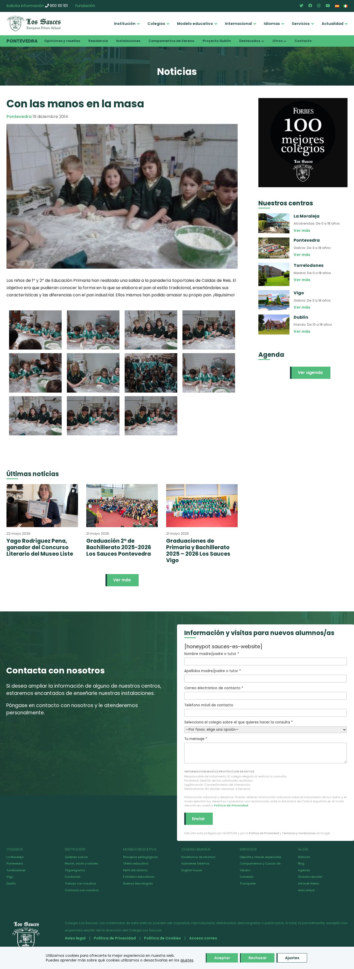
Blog (301, 863)
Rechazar (258, 957)
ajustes (186, 960)
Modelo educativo (195, 23)
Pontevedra (22, 41)
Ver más (122, 580)
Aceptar (222, 957)
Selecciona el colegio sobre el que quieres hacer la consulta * (238, 722)
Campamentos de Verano (171, 41)
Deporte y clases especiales (260, 857)
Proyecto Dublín (217, 41)
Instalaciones (128, 41)
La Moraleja (15, 857)
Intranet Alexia (308, 883)
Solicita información (25, 5)
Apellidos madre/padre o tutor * (212, 670)
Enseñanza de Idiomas (198, 857)
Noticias (304, 857)
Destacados (249, 41)
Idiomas (272, 23)
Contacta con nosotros (82, 890)
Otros (277, 41)
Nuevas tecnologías (138, 883)
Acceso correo (203, 938)
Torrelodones (16, 870)
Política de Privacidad (231, 805)
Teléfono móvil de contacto (208, 705)
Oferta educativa (135, 863)
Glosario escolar (310, 877)
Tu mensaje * (195, 738)
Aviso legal (75, 938)
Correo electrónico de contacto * (213, 688)
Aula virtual (306, 890)
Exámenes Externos (195, 863)
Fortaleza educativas (138, 877)
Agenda (304, 870)
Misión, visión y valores (81, 863)
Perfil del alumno (135, 870)
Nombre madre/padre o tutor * (211, 653)
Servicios (301, 23)
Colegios (156, 23)
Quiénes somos (76, 857)
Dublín (11, 883)
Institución (125, 23)
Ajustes (292, 957)
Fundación (85, 5)
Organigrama (75, 870)
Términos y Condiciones (299, 833)
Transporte (248, 883)
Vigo (9, 877)
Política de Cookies (162, 938)
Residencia (98, 41)
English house (191, 870)
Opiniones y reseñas (62, 41)
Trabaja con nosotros (80, 883)
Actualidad (332, 23)
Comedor (246, 877)
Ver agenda (310, 372)
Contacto (303, 41)
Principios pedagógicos (140, 857)
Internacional (238, 23)
